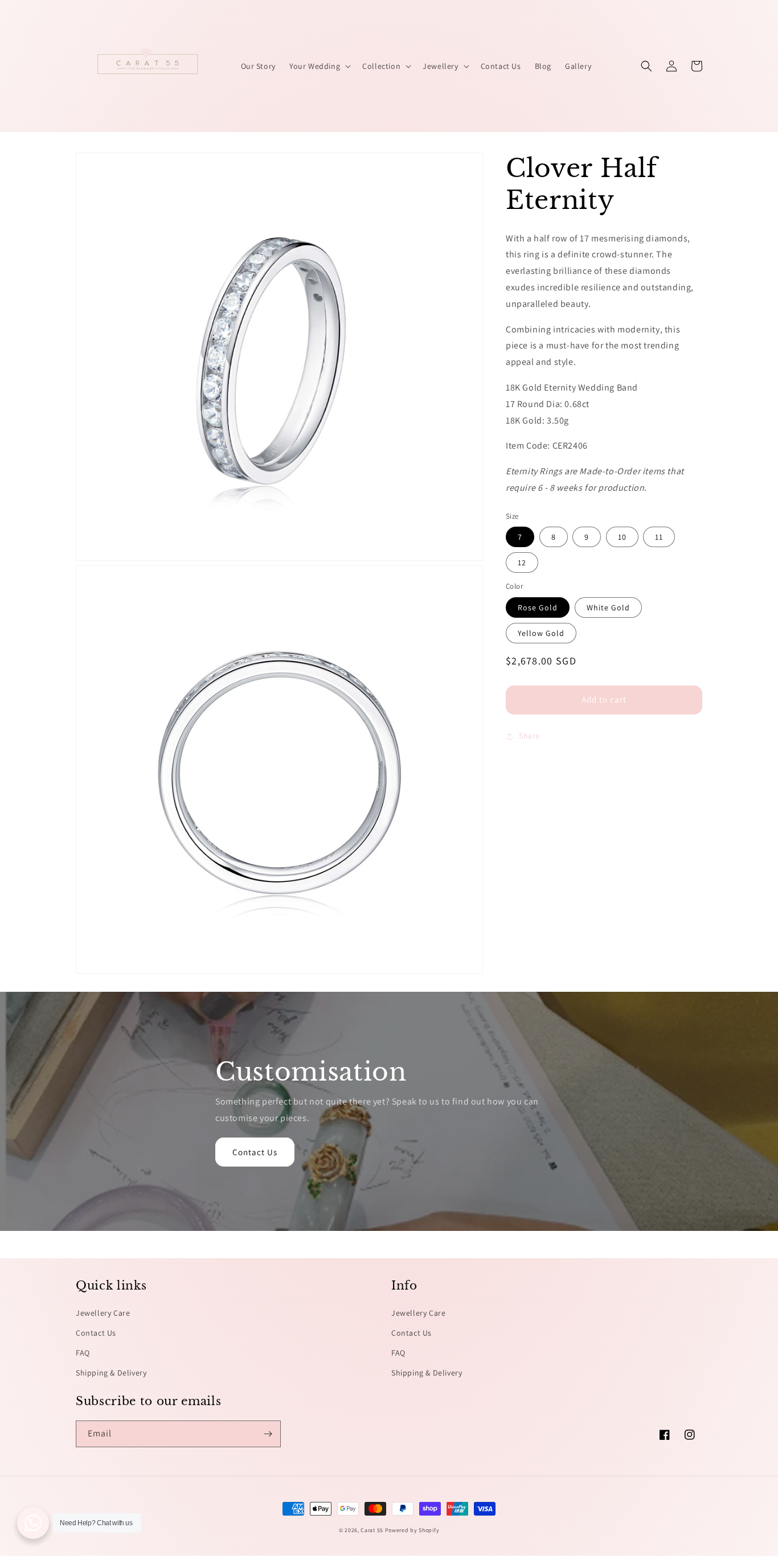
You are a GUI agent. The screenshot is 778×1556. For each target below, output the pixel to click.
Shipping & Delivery (111, 1373)
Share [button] (529, 735)
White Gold (608, 607)
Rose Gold (538, 607)
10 (622, 537)
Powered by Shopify (412, 1530)
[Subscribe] (267, 1433)
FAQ (83, 1353)
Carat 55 (372, 1530)
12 (522, 563)
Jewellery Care (103, 1313)
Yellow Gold (541, 633)
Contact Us (254, 1152)
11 (659, 537)
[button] (318, 66)
